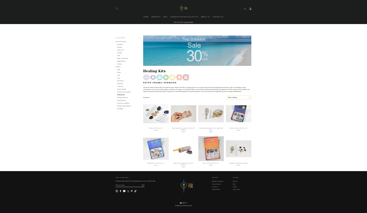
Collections (120, 37)
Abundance (120, 80)
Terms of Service (216, 184)
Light (118, 69)
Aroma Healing (121, 89)
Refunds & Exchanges (217, 181)
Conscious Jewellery (123, 103)
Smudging (120, 108)
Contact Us (218, 17)
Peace (119, 72)
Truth (118, 75)
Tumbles (119, 47)
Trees (118, 55)
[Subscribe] (143, 185)
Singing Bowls (121, 61)
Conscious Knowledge (123, 92)
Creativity (120, 83)
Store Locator (236, 189)
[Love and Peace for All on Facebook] (120, 191)
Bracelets (120, 44)
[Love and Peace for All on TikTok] (135, 191)
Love (118, 78)
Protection (120, 86)
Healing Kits (121, 94)
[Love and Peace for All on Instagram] (117, 191)
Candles (119, 53)
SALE (165, 17)
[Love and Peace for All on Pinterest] (132, 191)
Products (155, 17)
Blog (234, 184)
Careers (235, 186)
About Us (205, 17)
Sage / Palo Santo (122, 58)
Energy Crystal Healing (124, 106)
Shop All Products (121, 41)
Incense (119, 64)
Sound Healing (121, 100)
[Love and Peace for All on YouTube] (124, 191)
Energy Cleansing (122, 97)
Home (146, 17)
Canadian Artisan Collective (184, 17)
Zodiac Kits (120, 50)
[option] (183, 22)
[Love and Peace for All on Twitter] (128, 191)
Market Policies (216, 189)
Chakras (118, 66)
